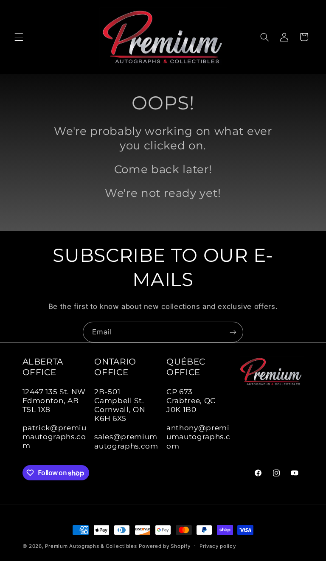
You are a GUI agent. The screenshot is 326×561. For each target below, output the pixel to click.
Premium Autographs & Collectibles (91, 546)
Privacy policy (218, 546)
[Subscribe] (233, 332)
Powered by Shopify (164, 546)
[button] (18, 37)
